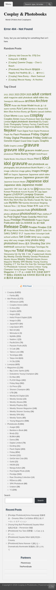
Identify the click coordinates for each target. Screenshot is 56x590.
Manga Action (15, 468)
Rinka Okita (24, 230)
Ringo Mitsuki (12, 230)
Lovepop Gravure (33, 194)
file (43, 127)
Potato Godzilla (28, 217)
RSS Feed (27, 286)
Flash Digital (22, 131)
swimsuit (9, 246)
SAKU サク (17, 233)
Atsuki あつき (40, 105)
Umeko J (41, 250)
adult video (38, 97)
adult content (41, 94)
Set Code (25, 236)
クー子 (17, 272)
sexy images (19, 240)
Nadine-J (13, 339)
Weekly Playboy (16, 405)
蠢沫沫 (9, 278)
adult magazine (11, 97)
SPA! (48, 244)
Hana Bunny (21, 153)
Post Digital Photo (17, 471)
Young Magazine (17, 421)
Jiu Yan (30, 189)
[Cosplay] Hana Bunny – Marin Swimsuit (27, 76)
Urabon (13, 487)
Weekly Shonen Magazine (21, 408)
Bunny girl (25, 111)
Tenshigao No (42, 247)
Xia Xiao (21, 264)
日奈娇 (40, 272)
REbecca (13, 480)
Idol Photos (12, 299)
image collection (11, 171)
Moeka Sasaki (34, 200)
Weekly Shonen (26, 259)
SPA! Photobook (16, 483)
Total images (26, 250)
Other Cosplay (10, 210)
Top (52, 586)
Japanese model (32, 184)
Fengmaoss (16, 127)
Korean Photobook (12, 192)
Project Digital (42, 220)
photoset (15, 214)
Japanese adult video (39, 174)
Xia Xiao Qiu (31, 264)
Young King (32, 269)
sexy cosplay (43, 237)
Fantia (12, 295)
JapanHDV (8, 189)
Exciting (13, 446)
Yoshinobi (22, 267)
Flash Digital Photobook (39, 131)
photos (7, 214)
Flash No (8, 134)
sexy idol (8, 240)
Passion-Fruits (16, 346)
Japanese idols (12, 185)
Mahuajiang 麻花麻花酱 (25, 197)
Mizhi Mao (8, 200)
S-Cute (13, 349)
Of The (46, 206)
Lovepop (11, 364)
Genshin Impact (12, 140)
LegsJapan (42, 192)
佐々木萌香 (26, 272)
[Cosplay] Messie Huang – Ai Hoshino (26, 80)
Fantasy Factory (29, 124)
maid (37, 197)
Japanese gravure (13, 177)
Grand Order (26, 141)
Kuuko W (32, 191)
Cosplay (10, 292)
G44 (50, 138)
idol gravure (15, 163)
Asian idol (16, 106)
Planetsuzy (26, 563)
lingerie (7, 194)
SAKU (7, 233)
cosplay (36, 115)
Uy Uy (18, 254)
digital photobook (19, 121)
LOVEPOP (17, 194)
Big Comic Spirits (17, 371)
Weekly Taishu (16, 418)
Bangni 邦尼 (43, 109)
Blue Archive (15, 111)
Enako (45, 122)
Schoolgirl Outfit (42, 234)
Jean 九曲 (22, 189)
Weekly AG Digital (17, 396)
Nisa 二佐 (15, 206)
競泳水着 (40, 275)
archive (30, 101)
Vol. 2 (30, 254)
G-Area (13, 308)
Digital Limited (16, 443)
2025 (28, 94)
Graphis (35, 141)
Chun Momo (10, 115)
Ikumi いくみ (44, 167)
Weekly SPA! (15, 415)
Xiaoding (44, 262)
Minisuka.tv (14, 333)
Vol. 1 (24, 254)
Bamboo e (32, 109)
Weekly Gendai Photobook (36, 256)
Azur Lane (22, 108)
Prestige (13, 474)
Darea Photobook (27, 119)
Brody (12, 433)
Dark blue (40, 119)
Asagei (13, 427)
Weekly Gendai (14, 256)
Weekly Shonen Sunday (20, 411)
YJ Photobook (11, 267)
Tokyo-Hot (10, 250)
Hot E (38, 158)
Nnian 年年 (32, 206)
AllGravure (19, 101)
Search (7, 495)
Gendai (13, 455)
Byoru (34, 111)
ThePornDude (26, 567)
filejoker (10, 130)
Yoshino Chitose (34, 267)
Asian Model (27, 105)
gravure (31, 144)
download (33, 121)
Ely (40, 122)
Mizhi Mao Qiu (20, 200)
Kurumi (24, 192)
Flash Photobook (21, 134)
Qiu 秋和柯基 (26, 223)
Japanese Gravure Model (14, 182)
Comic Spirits (23, 116)
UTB (11, 393)
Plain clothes (43, 214)
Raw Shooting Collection (20, 477)
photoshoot (28, 213)
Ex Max (13, 377)
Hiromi (30, 159)
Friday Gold (40, 137)
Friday (12, 452)
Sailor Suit (47, 230)
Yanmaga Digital (44, 264)
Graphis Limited (16, 146)
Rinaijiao (33, 227)
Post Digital (13, 216)
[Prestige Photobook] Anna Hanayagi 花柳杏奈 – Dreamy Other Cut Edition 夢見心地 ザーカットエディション (26, 518)
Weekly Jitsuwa (10, 259)
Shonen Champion (18, 389)
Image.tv (13, 321)
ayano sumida (10, 109)
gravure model (33, 150)
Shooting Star (37, 243)
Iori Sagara (13, 174)
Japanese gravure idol (36, 177)
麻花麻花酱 (18, 278)
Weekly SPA (19, 261)
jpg (36, 188)
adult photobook (25, 97)
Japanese (23, 174)
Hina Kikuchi (21, 159)
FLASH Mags (15, 380)
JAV (16, 189)
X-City (12, 361)
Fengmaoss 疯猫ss (32, 127)
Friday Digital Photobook (18, 137)
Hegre (32, 153)
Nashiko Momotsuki (30, 203)
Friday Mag (14, 383)
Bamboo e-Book (16, 430)
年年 (34, 272)
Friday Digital (40, 134)
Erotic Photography (12, 124)
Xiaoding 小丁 (10, 264)
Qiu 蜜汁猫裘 (39, 223)
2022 (11, 94)
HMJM (12, 465)
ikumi (34, 167)
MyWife (13, 336)
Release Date (16, 226)
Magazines (12, 368)
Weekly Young (32, 261)
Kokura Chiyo (45, 189)
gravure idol (14, 150)
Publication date (12, 223)
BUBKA (13, 436)
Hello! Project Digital (18, 317)
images (36, 170)
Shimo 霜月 (24, 243)
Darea (12, 440)
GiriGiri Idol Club (17, 458)
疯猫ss (10, 275)
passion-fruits (23, 210)
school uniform (11, 237)
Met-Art (13, 330)
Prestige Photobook (23, 219)
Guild (12, 462)
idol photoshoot (23, 167)
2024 (23, 94)
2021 (6, 95)
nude (41, 206)
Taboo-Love (15, 352)
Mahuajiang (9, 197)
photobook (39, 210)
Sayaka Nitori (29, 234)
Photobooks (12, 424)
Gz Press (13, 386)
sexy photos (31, 240)
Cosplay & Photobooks (25, 14)
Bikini (6, 112)
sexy (33, 237)
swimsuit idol (20, 247)
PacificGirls (14, 342)
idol (45, 158)
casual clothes (44, 111)
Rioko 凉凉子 (35, 230)
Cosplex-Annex (12, 119)
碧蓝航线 (18, 275)
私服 (24, 275)
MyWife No (15, 202)
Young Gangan (20, 269)
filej (46, 127)
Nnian (23, 206)
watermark (39, 254)
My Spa (44, 200)
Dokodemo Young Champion (22, 374)
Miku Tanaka (46, 197)
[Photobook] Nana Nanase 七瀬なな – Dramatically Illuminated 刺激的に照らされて (26, 546)
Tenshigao (30, 247)
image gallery (25, 171)
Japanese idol (37, 181)
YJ (11, 490)
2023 (16, 94)
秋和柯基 (31, 275)
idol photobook (36, 164)
